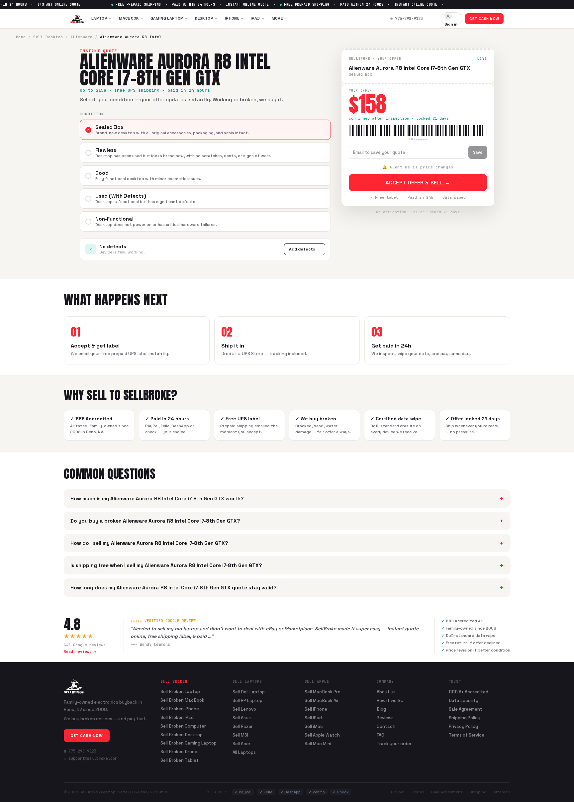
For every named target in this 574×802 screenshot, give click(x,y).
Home (21, 37)
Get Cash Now (484, 18)
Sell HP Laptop (247, 700)
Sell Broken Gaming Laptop (188, 743)
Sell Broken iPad (177, 717)
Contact (386, 726)
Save (477, 152)
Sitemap (501, 792)
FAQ (380, 735)
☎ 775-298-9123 (80, 751)
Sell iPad (313, 718)
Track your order (394, 744)
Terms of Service (466, 735)
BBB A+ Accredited (468, 692)
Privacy (398, 792)
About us (386, 692)
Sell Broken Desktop (181, 735)
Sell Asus (242, 718)
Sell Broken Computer (183, 726)
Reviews (385, 718)
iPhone (232, 18)
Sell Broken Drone (178, 751)
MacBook (129, 18)
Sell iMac (314, 726)
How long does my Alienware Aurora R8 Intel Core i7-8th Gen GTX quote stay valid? (287, 587)
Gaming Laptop (166, 18)
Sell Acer (241, 744)
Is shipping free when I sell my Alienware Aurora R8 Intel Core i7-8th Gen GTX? (287, 565)
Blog (381, 709)
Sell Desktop (48, 37)
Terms (418, 792)
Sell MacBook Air (322, 700)
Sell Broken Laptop (180, 691)
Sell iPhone (316, 709)
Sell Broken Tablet (179, 760)
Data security (463, 700)
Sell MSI (240, 735)
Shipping (478, 792)
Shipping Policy (464, 718)
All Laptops (244, 752)
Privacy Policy (463, 726)
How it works (390, 700)
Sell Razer (243, 726)
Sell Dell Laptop (249, 692)
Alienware (81, 37)
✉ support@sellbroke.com (90, 758)
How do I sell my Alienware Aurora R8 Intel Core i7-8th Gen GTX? (287, 543)
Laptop (99, 18)
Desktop (204, 18)
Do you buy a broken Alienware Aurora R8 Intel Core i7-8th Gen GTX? (287, 521)
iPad (255, 18)
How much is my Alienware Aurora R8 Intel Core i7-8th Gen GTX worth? (287, 498)
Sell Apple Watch (322, 735)
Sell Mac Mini (318, 744)
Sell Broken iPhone (179, 709)
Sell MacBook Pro (322, 692)
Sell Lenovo (244, 709)
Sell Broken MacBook (182, 700)
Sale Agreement (465, 709)
